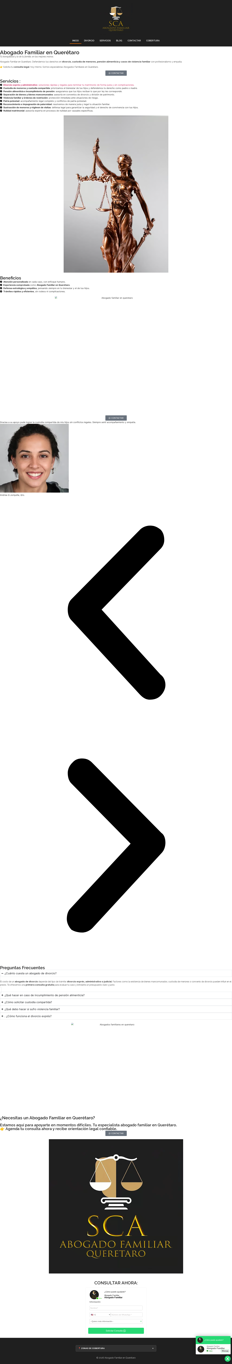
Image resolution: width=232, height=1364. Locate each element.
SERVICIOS (105, 40)
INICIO (75, 40)
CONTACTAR (134, 40)
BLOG (119, 40)
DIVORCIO (89, 40)
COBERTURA (153, 40)
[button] (116, 613)
